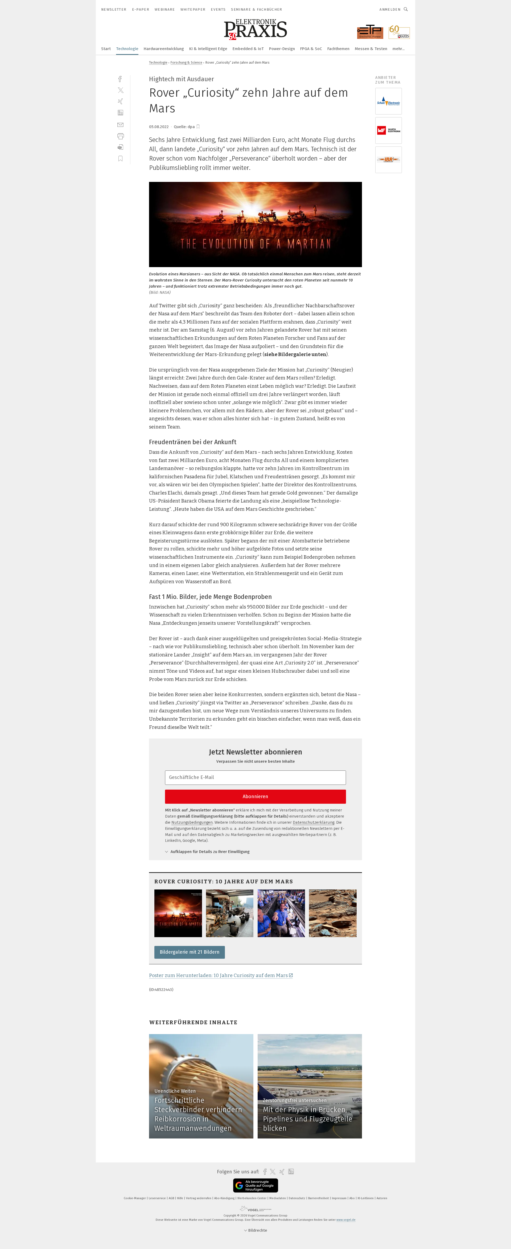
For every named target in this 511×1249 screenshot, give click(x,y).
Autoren (382, 1198)
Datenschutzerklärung (313, 822)
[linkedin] (120, 112)
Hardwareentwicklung (164, 48)
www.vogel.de (346, 1220)
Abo (352, 1198)
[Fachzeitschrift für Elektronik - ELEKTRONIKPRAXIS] (106, 48)
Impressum (339, 1198)
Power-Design (282, 48)
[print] (120, 135)
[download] (120, 147)
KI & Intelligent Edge (208, 48)
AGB (172, 1198)
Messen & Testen (371, 48)
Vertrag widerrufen (199, 1198)
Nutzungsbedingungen (192, 822)
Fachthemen (338, 48)
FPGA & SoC (311, 48)
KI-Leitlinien (366, 1198)
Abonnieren (255, 796)
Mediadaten (278, 1198)
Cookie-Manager (135, 1198)
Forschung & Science (186, 62)
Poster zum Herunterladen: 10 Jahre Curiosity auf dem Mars (218, 975)
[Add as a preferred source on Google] (255, 1185)
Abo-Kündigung (224, 1198)
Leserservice (158, 1198)
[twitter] (120, 90)
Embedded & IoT (248, 48)
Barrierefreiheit (319, 1198)
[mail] (120, 124)
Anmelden (390, 9)
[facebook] (120, 78)
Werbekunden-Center (252, 1198)
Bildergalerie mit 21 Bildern (190, 952)
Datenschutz (297, 1198)
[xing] (120, 101)
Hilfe (180, 1198)
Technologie (127, 48)
